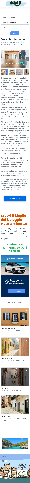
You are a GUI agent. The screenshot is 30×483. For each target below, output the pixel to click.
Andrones (5, 388)
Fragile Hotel (6, 416)
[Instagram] (6, 461)
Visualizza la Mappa (6, 47)
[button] (27, 59)
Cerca (15, 33)
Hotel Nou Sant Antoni (9, 328)
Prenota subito (16, 291)
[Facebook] (3, 461)
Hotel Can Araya (7, 358)
